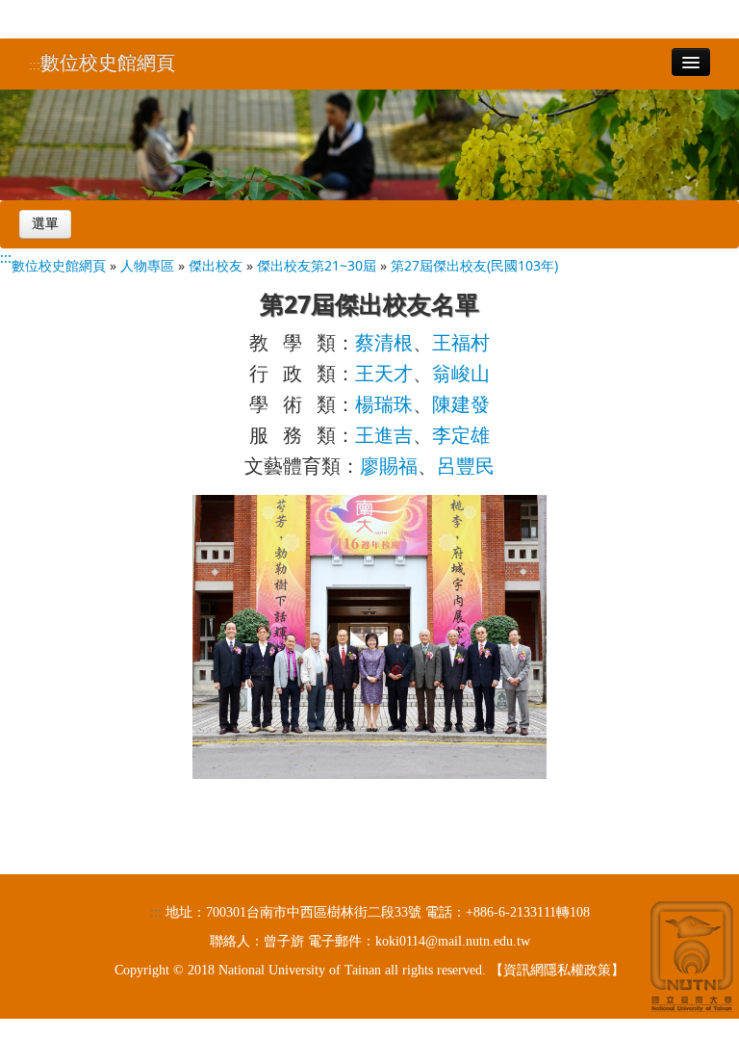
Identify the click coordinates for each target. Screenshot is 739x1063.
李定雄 (461, 435)
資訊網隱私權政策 (557, 970)
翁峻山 (461, 373)
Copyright (142, 970)
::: (34, 65)
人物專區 (147, 265)
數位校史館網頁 (107, 62)
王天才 (384, 373)
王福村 (461, 342)
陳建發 (461, 404)
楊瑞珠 (384, 404)
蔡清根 (384, 342)
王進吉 (384, 435)
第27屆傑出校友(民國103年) (474, 265)
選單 (45, 224)
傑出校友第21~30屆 (316, 265)
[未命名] (369, 635)
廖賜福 (389, 466)
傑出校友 (215, 265)
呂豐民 (466, 466)
